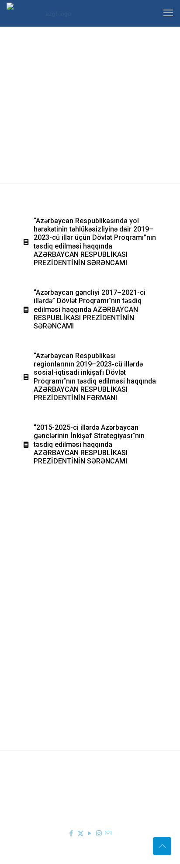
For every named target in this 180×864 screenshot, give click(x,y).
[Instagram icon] (99, 833)
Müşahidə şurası (72, 647)
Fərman (60, 587)
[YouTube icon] (90, 833)
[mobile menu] (168, 13)
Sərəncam (63, 600)
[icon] (108, 833)
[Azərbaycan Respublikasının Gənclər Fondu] (55, 13)
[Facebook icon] (71, 833)
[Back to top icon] (162, 846)
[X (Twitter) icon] (80, 833)
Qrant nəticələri (70, 660)
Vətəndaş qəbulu (72, 673)
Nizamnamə (65, 613)
